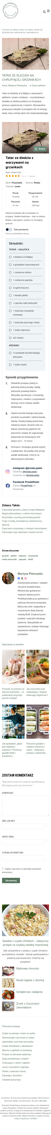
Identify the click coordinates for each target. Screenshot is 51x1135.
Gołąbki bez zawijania (29, 992)
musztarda (33, 555)
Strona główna (10, 29)
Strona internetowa (12, 852)
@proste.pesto (30, 471)
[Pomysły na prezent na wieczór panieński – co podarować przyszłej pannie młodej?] (13, 651)
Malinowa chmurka (27, 968)
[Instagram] (25, 579)
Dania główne (26, 29)
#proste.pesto (32, 475)
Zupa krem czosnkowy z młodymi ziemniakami (24, 528)
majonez (22, 555)
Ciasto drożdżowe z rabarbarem (17, 1045)
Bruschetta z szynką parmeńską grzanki (21, 517)
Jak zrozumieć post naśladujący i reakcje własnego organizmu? (37, 692)
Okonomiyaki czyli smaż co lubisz (18, 1037)
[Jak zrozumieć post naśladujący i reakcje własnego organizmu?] (37, 651)
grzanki (5, 555)
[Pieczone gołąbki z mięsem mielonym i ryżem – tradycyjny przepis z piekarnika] (37, 706)
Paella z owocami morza (14, 1071)
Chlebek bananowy (11, 1079)
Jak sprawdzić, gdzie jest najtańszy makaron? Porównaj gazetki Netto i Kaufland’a (12, 750)
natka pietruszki (9, 559)
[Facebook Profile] (19, 579)
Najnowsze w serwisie (13, 644)
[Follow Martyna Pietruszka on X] (22, 579)
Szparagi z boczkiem (12, 1075)
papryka (22, 559)
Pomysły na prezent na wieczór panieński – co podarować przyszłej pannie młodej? (13, 693)
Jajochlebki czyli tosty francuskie (17, 1041)
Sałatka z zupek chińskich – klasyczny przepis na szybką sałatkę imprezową (25, 943)
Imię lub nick (8, 821)
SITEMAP (33, 1118)
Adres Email (8, 836)
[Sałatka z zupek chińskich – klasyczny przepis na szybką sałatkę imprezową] (25, 906)
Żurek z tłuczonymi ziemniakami (27, 1005)
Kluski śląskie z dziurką (30, 980)
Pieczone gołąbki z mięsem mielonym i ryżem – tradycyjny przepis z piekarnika (36, 748)
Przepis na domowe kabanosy (16, 1054)
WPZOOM (43, 1101)
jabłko (14, 555)
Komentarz (7, 793)
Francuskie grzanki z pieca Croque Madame (23, 509)
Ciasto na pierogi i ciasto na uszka (18, 1033)
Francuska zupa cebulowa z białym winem (22, 532)
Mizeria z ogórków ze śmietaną (17, 1050)
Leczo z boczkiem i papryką (15, 1067)
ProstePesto (27, 485)
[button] (48, 11)
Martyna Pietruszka (17, 85)
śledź (30, 559)
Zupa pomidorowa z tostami (15, 1058)
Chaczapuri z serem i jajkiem (16, 1062)
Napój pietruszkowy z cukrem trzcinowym (22, 513)
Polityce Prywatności (21, 1118)
